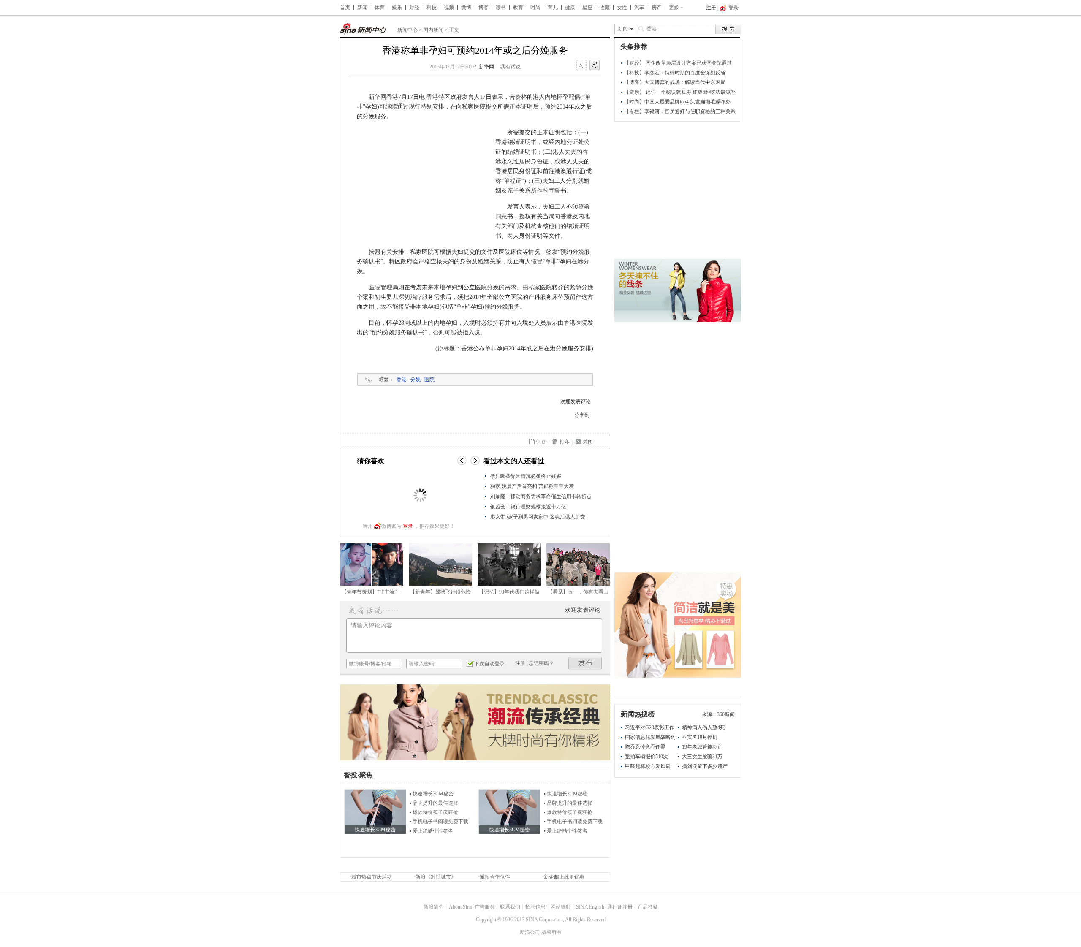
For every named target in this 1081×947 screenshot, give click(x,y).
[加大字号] (594, 65)
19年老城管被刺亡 (702, 747)
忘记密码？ (541, 663)
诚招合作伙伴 (495, 877)
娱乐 (397, 8)
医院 (429, 380)
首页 (345, 8)
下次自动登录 (489, 664)
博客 (483, 8)
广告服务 (485, 907)
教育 (518, 8)
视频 (449, 8)
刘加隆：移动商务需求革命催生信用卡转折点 (541, 496)
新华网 (486, 67)
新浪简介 (434, 907)
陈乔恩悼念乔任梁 (645, 747)
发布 (585, 663)
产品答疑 (648, 907)
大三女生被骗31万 (702, 757)
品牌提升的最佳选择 (435, 803)
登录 (408, 526)
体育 (380, 8)
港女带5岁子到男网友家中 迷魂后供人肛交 (537, 517)
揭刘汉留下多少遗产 (705, 766)
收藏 (605, 8)
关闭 (588, 442)
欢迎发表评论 (575, 401)
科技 (431, 8)
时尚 (535, 8)
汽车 (639, 8)
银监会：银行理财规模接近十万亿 (528, 507)
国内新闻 (433, 30)
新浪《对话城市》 (436, 877)
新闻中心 (407, 30)
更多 (674, 8)
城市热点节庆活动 (371, 877)
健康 (570, 8)
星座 (587, 8)
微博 (466, 8)
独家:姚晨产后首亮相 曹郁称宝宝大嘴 (532, 486)
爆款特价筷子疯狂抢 (435, 812)
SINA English (590, 907)
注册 (711, 8)
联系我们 (510, 907)
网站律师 (561, 907)
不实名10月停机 (699, 737)
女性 (622, 8)
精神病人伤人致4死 (703, 727)
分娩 (415, 380)
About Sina (460, 907)
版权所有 (551, 932)
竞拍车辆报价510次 (646, 757)
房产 (657, 8)
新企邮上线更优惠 (564, 877)
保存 (541, 442)
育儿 (553, 8)
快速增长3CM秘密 (433, 794)
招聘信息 (535, 907)
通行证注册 (620, 907)
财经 (414, 8)
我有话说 (510, 67)
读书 (501, 8)
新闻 (362, 8)
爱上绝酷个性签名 (433, 831)
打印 (565, 442)
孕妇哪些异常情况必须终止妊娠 (525, 476)
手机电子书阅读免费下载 (440, 822)
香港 (402, 380)
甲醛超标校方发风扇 (648, 766)
